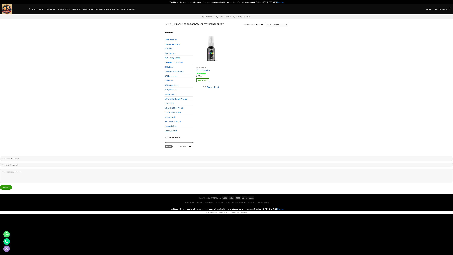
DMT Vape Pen (171, 39)
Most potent (170, 117)
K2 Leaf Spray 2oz (203, 70)
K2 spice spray (170, 94)
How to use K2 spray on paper (104, 9)
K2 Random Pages (172, 85)
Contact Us (64, 9)
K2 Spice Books (171, 90)
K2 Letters (169, 67)
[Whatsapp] (6, 234)
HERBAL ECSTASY (172, 44)
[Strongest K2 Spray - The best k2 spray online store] (13, 9)
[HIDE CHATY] (6, 249)
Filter (168, 146)
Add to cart (202, 80)
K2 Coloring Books (172, 58)
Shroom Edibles (171, 126)
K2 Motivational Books (174, 71)
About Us (50, 9)
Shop (41, 9)
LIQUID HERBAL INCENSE (176, 99)
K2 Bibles (168, 48)
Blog (85, 9)
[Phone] (6, 241)
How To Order (128, 9)
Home (35, 9)
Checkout (76, 9)
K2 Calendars (170, 53)
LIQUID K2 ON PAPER (174, 108)
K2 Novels (169, 80)
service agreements (242, 212)
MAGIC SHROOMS (173, 112)
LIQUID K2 (169, 103)
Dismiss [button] (280, 2)
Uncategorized (171, 131)
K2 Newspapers (171, 76)
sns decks (226, 212)
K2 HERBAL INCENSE (174, 62)
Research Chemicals (173, 121)
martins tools (216, 212)
